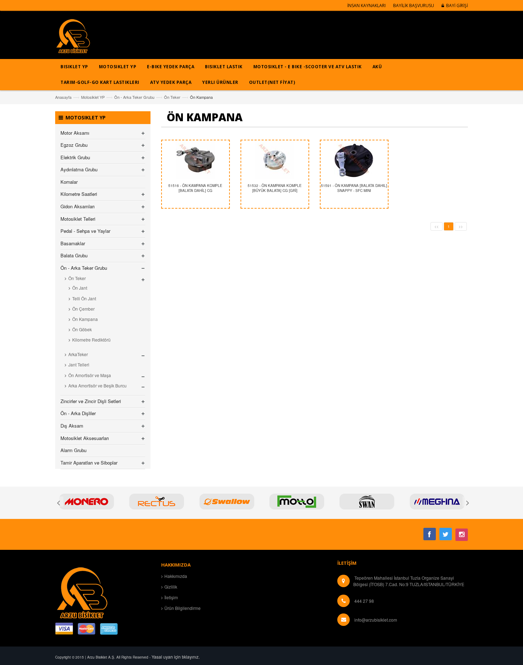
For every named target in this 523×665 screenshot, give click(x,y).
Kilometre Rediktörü (91, 340)
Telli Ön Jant (84, 298)
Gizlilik (170, 587)
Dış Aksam (71, 425)
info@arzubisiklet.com (375, 620)
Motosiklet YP (93, 97)
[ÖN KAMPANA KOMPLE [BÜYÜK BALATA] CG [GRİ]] (274, 159)
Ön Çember (83, 309)
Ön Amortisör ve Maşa (89, 375)
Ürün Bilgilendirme (182, 608)
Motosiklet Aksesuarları (84, 438)
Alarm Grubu (73, 450)
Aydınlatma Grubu (78, 169)
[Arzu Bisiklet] (73, 38)
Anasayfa (63, 97)
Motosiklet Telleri (77, 218)
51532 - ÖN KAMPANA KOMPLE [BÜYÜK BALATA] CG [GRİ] (275, 188)
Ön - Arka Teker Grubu (134, 97)
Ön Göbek (82, 329)
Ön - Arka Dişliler (78, 413)
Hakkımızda (175, 576)
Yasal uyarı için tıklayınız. (176, 657)
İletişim (171, 597)
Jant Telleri (78, 364)
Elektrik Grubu (75, 157)
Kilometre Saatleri (78, 194)
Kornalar (69, 181)
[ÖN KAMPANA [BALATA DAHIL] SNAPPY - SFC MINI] (354, 159)
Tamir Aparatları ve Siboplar (88, 462)
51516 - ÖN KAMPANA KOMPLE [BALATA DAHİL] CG (195, 188)
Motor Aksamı (74, 132)
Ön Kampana (85, 319)
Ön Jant (79, 288)
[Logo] (82, 591)
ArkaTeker (78, 354)
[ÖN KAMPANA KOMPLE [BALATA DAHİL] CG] (195, 159)
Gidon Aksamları (77, 206)
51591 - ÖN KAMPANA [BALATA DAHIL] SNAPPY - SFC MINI (354, 188)
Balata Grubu (74, 255)
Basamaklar (72, 243)
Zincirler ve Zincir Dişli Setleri (90, 401)
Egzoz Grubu (74, 144)
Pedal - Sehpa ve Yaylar (85, 230)
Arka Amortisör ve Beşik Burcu (97, 385)
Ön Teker (172, 97)
